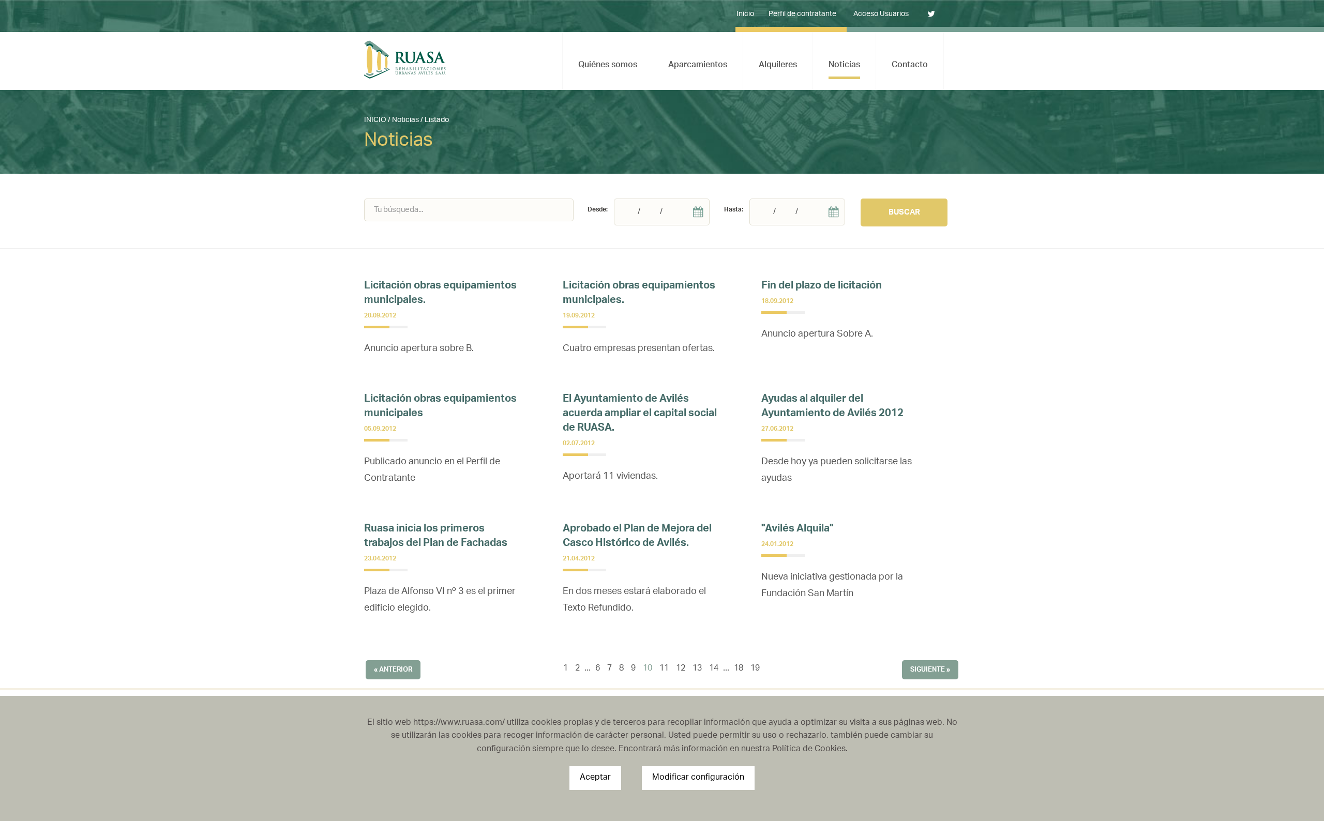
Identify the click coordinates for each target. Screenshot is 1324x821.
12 (680, 668)
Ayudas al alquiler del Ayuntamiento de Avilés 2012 (832, 407)
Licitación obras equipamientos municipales (440, 407)
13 (697, 668)
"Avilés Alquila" (797, 529)
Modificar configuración (698, 777)
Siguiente (927, 669)
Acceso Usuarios (881, 14)
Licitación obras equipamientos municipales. (440, 294)
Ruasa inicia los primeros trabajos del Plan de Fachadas (435, 537)
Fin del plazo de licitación (821, 286)
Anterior (395, 669)
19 (755, 668)
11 (664, 668)
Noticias (405, 120)
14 (713, 668)
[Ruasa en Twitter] (926, 14)
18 (738, 668)
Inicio (745, 14)
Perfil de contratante (802, 14)
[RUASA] (405, 60)
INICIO (375, 120)
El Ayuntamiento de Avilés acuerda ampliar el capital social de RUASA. (640, 414)
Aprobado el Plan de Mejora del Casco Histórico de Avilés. (637, 537)
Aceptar (595, 777)
